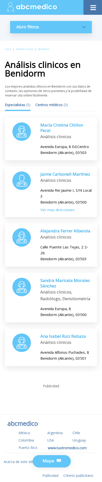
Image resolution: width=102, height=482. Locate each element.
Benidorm (43, 49)
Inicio (8, 49)
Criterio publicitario (78, 475)
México (24, 432)
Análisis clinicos (24, 49)
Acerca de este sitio (19, 461)
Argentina (55, 432)
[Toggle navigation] (92, 6)
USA (50, 440)
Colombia (26, 440)
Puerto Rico (28, 447)
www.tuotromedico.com (67, 447)
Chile (76, 432)
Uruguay (79, 440)
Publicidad (50, 475)
